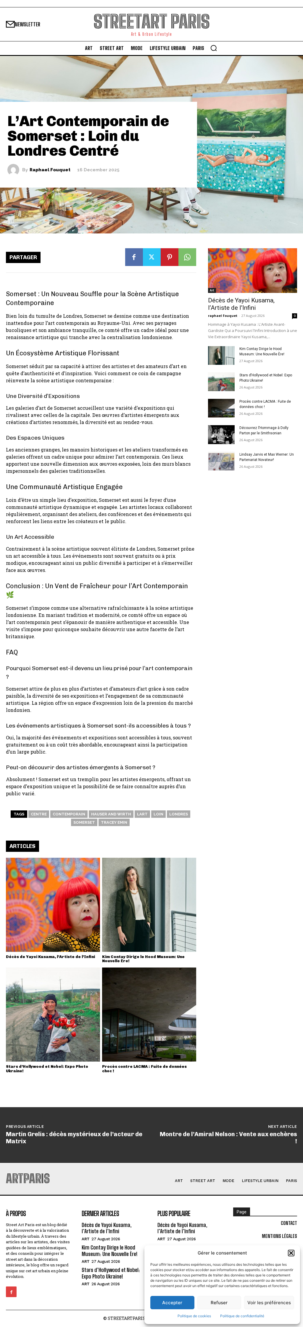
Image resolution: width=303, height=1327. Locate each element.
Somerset (84, 822)
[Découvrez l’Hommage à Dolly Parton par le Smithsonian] (221, 434)
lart (142, 814)
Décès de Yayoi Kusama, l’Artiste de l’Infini (50, 956)
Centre (39, 814)
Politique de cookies (194, 1316)
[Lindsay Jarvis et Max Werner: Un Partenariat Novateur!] (221, 461)
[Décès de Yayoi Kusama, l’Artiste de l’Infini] (53, 905)
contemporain (69, 814)
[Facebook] (134, 257)
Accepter (172, 1302)
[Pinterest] (169, 257)
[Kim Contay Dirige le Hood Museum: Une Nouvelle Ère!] (149, 905)
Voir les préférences (269, 1302)
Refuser (219, 1302)
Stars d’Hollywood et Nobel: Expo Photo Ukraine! (47, 1068)
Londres (178, 814)
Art (212, 290)
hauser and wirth (111, 814)
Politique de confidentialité (242, 1316)
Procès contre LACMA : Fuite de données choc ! (144, 1068)
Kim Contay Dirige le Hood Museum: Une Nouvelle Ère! (143, 958)
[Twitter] (152, 257)
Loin (158, 814)
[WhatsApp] (187, 257)
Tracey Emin (114, 822)
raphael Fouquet (50, 170)
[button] (291, 1253)
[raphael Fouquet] (14, 170)
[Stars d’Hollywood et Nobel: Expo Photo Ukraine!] (53, 1015)
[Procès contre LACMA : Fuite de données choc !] (149, 1015)
